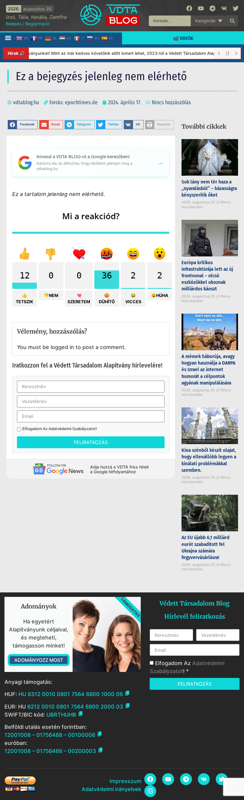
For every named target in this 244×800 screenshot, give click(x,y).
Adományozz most (38, 660)
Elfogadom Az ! (59, 429)
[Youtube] (200, 8)
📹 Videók (183, 38)
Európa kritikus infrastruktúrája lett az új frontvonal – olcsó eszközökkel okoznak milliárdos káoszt (207, 275)
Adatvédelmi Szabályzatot (72, 428)
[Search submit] (232, 21)
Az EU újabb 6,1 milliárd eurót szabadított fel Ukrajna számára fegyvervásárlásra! (205, 547)
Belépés (13, 23)
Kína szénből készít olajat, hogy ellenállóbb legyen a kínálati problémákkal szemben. (209, 460)
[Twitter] (235, 8)
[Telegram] (212, 8)
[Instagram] (150, 791)
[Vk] (224, 8)
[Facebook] (189, 8)
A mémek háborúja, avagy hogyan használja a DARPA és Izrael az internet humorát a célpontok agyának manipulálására (208, 369)
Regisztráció (37, 23)
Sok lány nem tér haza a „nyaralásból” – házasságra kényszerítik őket (209, 188)
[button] (8, 38)
